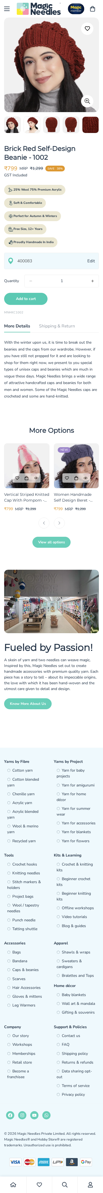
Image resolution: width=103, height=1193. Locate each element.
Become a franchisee (18, 1074)
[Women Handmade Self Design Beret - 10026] (76, 466)
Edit (91, 261)
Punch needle (23, 920)
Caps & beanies (25, 969)
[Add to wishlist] (87, 29)
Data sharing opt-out (74, 1074)
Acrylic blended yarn (22, 814)
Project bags (23, 896)
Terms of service (76, 1085)
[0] (92, 8)
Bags (16, 952)
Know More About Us (28, 703)
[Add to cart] (26, 478)
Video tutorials (74, 916)
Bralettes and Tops (78, 975)
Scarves (19, 978)
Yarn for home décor (71, 796)
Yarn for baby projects (71, 773)
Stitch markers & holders (24, 884)
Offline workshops (78, 908)
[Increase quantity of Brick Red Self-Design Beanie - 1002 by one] (93, 281)
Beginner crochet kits (73, 881)
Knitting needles (26, 873)
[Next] (59, 523)
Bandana (19, 961)
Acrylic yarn (22, 802)
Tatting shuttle (24, 928)
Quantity (11, 280)
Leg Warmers (23, 1005)
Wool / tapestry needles (23, 908)
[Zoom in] (87, 101)
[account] (90, 1185)
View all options (51, 542)
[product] (13, 1184)
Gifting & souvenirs (78, 1012)
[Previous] (43, 523)
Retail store (22, 1062)
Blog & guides (74, 925)
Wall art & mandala (78, 1003)
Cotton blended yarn (23, 782)
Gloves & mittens (27, 996)
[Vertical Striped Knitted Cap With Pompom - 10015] (26, 466)
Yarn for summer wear (73, 811)
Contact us (71, 1035)
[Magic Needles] (39, 9)
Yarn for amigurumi (78, 785)
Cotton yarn (22, 770)
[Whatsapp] (46, 1115)
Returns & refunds (77, 1062)
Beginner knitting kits (74, 896)
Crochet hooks (24, 864)
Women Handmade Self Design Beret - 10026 (72, 497)
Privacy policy (73, 1094)
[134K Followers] (22, 1115)
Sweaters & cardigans (69, 963)
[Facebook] (10, 1115)
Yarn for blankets (76, 832)
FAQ (65, 1044)
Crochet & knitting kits (75, 867)
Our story (20, 1035)
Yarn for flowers (76, 841)
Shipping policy (75, 1053)
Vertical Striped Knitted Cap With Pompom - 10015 (26, 497)
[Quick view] (36, 478)
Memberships (23, 1053)
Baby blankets (74, 994)
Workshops (22, 1044)
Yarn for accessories (79, 823)
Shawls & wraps (76, 952)
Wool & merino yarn (22, 829)
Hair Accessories (26, 987)
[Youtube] (34, 1115)
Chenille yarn (23, 794)
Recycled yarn (24, 841)
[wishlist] (39, 1185)
